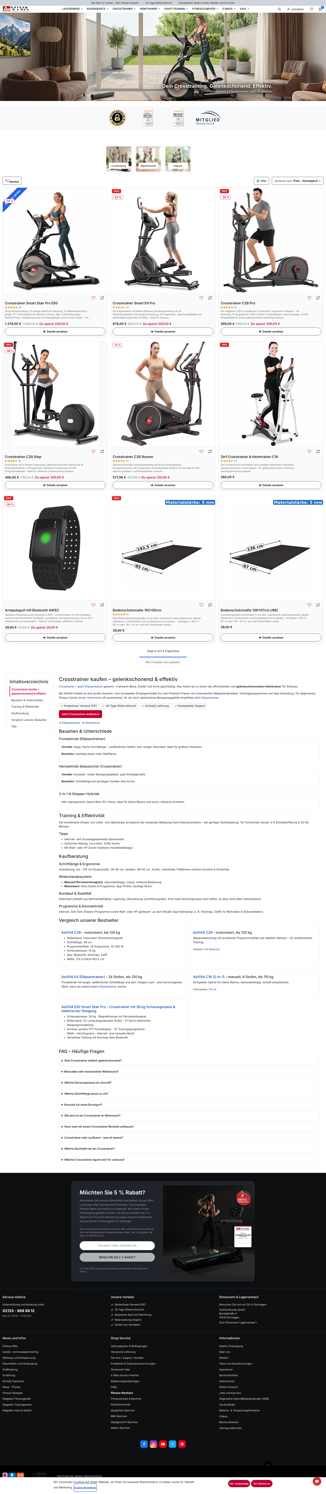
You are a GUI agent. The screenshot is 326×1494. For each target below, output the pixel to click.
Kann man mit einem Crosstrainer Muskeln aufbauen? (99, 1126)
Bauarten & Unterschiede (27, 700)
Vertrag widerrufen (230, 1428)
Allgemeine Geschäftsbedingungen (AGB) (244, 1398)
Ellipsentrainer (94, 686)
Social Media (227, 1404)
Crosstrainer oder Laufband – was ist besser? (93, 1137)
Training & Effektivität (25, 706)
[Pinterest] (182, 1444)
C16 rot (212, 989)
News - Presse (11, 1387)
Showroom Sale (120, 1369)
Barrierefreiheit (228, 1375)
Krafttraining (10, 1369)
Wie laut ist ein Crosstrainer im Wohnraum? (92, 1115)
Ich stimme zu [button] (261, 1483)
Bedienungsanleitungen (125, 1381)
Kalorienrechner (121, 1404)
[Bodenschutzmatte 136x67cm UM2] (271, 547)
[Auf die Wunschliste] (93, 298)
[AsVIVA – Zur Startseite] (16, 9)
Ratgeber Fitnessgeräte (17, 1398)
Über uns (224, 1351)
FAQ (13, 726)
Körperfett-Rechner (123, 1410)
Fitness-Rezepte (13, 1393)
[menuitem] (119, 159)
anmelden (298, 9)
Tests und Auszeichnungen (235, 1363)
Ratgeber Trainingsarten (17, 1404)
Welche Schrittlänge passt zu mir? (86, 1093)
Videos (223, 1416)
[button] (279, 9)
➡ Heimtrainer (91, 722)
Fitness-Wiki (10, 1346)
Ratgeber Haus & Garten (17, 1410)
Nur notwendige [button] (239, 1483)
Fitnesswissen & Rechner (126, 1398)
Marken (223, 1357)
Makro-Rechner (120, 1428)
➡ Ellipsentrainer (69, 722)
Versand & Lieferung (123, 1351)
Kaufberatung (20, 713)
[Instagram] (153, 1444)
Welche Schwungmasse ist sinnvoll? (88, 1082)
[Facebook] (144, 1444)
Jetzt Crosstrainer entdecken (80, 714)
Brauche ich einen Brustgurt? (83, 1104)
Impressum (226, 1369)
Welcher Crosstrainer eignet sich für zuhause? (94, 1159)
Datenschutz (226, 1381)
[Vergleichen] (102, 298)
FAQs (114, 1387)
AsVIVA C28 (71, 932)
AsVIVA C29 (203, 932)
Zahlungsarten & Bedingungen (129, 1346)
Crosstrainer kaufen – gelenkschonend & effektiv (28, 691)
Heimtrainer (94, 697)
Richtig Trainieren (13, 1381)
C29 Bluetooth (212, 949)
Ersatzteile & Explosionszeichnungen (133, 1363)
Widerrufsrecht (228, 1387)
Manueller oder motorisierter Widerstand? (91, 1071)
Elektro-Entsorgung (231, 1346)
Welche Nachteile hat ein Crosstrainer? (89, 1148)
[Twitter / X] (172, 1444)
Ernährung (9, 1375)
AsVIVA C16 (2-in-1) (208, 977)
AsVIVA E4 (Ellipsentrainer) (83, 977)
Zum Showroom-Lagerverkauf (237, 1322)
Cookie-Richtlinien (85, 1487)
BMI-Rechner (119, 1416)
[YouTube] (163, 1444)
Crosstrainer (67, 686)
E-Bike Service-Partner (125, 1375)
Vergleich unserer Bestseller (29, 720)
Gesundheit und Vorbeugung (20, 1363)
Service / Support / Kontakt (127, 1357)
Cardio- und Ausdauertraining (20, 1351)
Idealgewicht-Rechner (124, 1422)
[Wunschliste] (311, 9)
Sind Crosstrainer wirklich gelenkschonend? (93, 1060)
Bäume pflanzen (229, 1422)
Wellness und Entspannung (19, 1357)
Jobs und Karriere (230, 1393)
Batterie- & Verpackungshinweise (239, 1410)
